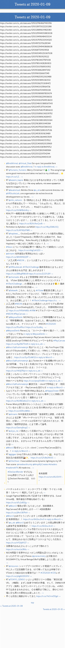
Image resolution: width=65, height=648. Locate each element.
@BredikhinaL (12, 163)
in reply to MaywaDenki (34, 334)
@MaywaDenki (15, 317)
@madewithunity (24, 464)
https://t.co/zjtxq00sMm (35, 381)
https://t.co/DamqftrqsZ (17, 427)
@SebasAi (13, 290)
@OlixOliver (14, 461)
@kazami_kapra (16, 180)
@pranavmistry (39, 556)
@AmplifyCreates (40, 464)
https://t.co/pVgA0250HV (17, 576)
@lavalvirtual (14, 190)
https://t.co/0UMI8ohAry (17, 210)
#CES (53, 573)
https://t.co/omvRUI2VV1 (50, 477)
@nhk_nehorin (15, 200)
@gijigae (12, 454)
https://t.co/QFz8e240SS (42, 458)
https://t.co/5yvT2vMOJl (25, 357)
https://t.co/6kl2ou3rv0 (33, 519)
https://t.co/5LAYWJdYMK (18, 230)
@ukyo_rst (13, 431)
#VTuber (40, 290)
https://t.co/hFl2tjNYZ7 (16, 543)
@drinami (10, 254)
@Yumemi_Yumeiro (17, 170)
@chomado (14, 277)
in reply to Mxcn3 (44, 357)
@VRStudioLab (12, 193)
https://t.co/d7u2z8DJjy (16, 502)
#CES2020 (51, 324)
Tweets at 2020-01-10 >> (54, 609)
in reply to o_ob (36, 344)
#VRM (33, 310)
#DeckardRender (15, 472)
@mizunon (13, 566)
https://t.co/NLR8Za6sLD (17, 401)
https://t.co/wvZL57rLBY (39, 274)
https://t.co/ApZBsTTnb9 (17, 344)
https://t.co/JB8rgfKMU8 (17, 274)
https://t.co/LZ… (13, 177)
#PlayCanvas (19, 314)
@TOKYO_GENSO (17, 579)
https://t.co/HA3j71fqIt (16, 371)
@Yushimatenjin (21, 347)
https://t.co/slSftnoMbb (19, 411)
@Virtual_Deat (25, 163)
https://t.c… (53, 300)
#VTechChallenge (31, 267)
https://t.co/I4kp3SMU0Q (46, 227)
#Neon (9, 247)
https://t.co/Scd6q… (35, 327)
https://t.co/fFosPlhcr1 (16, 327)
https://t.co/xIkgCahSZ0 (29, 250)
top (32, 602)
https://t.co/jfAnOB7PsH (17, 512)
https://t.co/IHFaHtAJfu (19, 310)
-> (56, 167)
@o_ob (37, 190)
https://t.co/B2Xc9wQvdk (31, 223)
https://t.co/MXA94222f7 (17, 257)
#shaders (53, 464)
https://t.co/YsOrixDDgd (47, 596)
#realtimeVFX (12, 468)
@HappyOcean (52, 391)
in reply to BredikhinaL (45, 167)
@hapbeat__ (14, 233)
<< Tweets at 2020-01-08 (11, 606)
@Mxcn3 (10, 347)
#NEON (20, 260)
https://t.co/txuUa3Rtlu (16, 549)
